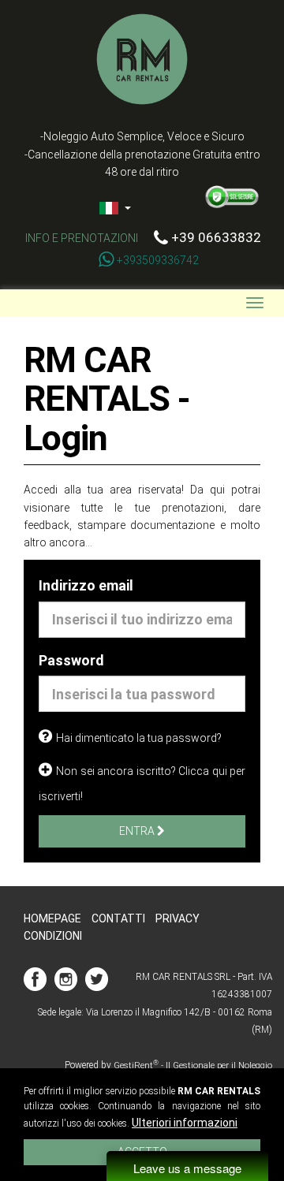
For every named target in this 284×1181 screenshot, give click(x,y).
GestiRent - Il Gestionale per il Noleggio (193, 1065)
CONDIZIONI (53, 936)
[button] (142, 207)
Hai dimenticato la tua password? (139, 738)
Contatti (118, 918)
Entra (138, 831)
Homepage (52, 918)
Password (71, 660)
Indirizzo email (86, 585)
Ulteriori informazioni (184, 1122)
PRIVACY (177, 918)
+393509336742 (158, 260)
